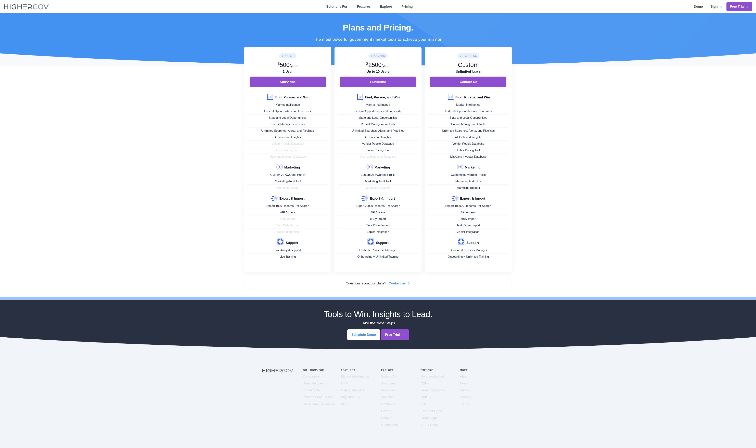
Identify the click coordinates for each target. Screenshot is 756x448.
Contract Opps (431, 411)
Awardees (388, 383)
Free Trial (738, 6)
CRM (344, 383)
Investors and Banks (317, 397)
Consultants (311, 390)
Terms (464, 404)
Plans (464, 390)
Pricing (407, 6)
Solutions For (336, 6)
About (464, 376)
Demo (699, 6)
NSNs (425, 383)
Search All (388, 376)
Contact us (398, 283)
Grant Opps (429, 418)
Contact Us (468, 82)
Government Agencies (318, 404)
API (343, 404)
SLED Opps (429, 425)
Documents (389, 425)
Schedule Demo (363, 335)
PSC (424, 404)
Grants (386, 411)
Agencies (388, 390)
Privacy (465, 397)
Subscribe (288, 82)
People (386, 418)
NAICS (426, 397)
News (464, 383)
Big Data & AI (351, 397)
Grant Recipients (314, 383)
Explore (386, 6)
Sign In (716, 6)
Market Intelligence (355, 376)
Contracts (388, 404)
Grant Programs (432, 390)
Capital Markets (352, 390)
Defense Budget (432, 376)
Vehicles (387, 397)
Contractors (311, 376)
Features (364, 6)
